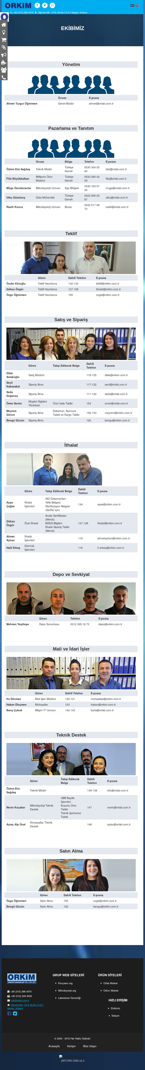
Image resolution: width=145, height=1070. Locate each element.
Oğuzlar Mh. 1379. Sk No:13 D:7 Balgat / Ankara (62, 12)
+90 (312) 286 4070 (23, 12)
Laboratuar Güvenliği (69, 998)
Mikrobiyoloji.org (67, 990)
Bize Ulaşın (89, 1046)
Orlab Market (110, 983)
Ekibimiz (115, 1008)
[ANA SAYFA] (4, 16)
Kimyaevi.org (65, 983)
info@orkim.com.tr (20, 1000)
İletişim (116, 1015)
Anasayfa (54, 1046)
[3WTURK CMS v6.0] (72, 1057)
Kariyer (71, 1046)
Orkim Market (110, 990)
